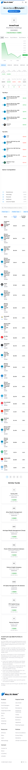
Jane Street (18, 702)
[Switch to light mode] (24, 762)
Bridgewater (18, 717)
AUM (2, 37)
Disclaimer (18, 738)
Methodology (4, 740)
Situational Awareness (18, 711)
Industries (3, 721)
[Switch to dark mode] (26, 762)
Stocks (3, 713)
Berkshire (18, 719)
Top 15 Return (22, 37)
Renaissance (18, 708)
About (2, 751)
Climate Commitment (21, 740)
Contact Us (4, 748)
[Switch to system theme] (22, 762)
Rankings (3, 723)
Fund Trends (4, 708)
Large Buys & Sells (6, 710)
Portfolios (3, 702)
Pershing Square (19, 725)
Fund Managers (5, 705)
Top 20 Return (13, 37)
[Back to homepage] (7, 2)
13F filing (14, 683)
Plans (2, 735)
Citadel (17, 705)
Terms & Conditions (20, 732)
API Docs (3, 732)
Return (7, 37)
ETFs (2, 715)
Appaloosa (18, 722)
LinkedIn (3, 756)
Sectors (3, 718)
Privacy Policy (19, 735)
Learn (2, 738)
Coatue (17, 714)
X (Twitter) (4, 753)
